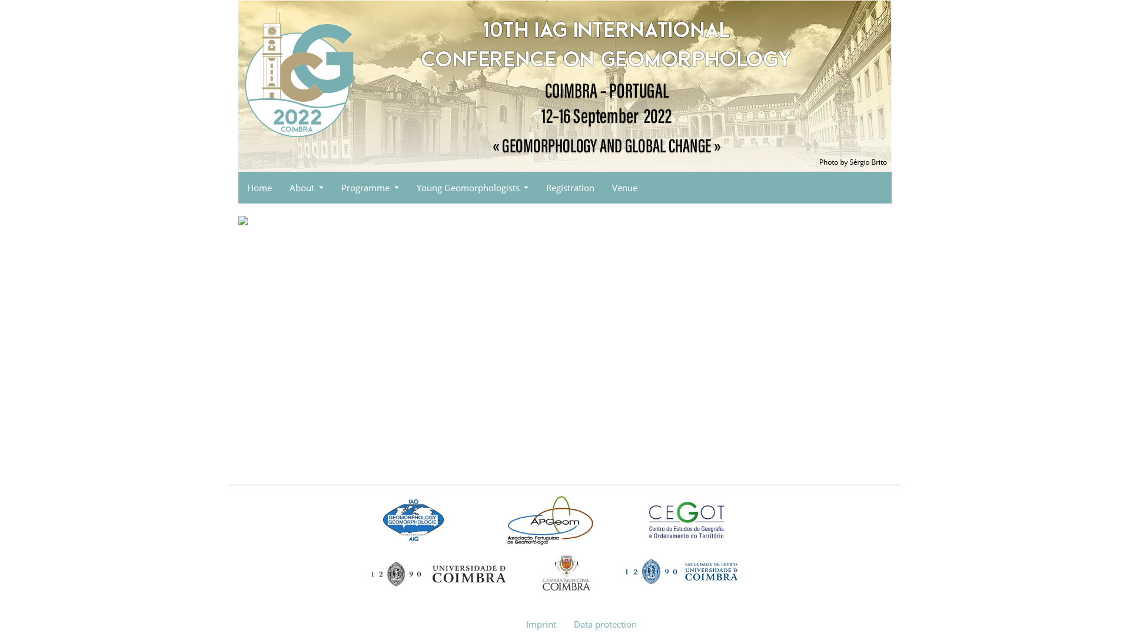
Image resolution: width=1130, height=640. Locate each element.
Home (259, 188)
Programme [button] (366, 188)
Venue (624, 188)
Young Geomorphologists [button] (469, 188)
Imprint (541, 624)
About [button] (303, 188)
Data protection (605, 624)
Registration (570, 188)
